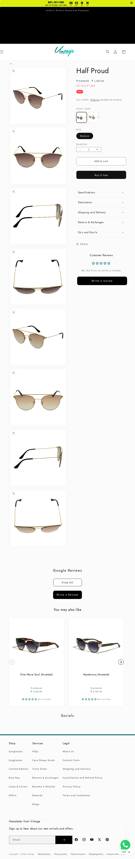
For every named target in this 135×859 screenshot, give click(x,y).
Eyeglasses (15, 760)
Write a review (102, 281)
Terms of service (77, 854)
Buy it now (101, 175)
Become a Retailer (43, 786)
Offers (13, 795)
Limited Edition (18, 768)
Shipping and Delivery (77, 768)
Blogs (35, 804)
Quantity (81, 144)
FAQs (35, 751)
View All (67, 582)
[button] (107, 52)
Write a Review (67, 594)
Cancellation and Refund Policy (83, 777)
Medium (84, 136)
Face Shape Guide (43, 760)
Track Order (39, 768)
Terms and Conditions (76, 795)
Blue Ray (14, 777)
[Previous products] (11, 662)
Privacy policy (60, 854)
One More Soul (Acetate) (36, 674)
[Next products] (121, 662)
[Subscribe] (63, 840)
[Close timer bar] (131, 2)
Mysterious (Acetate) (96, 674)
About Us (68, 751)
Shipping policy (96, 854)
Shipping (94, 99)
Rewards (37, 795)
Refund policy (44, 854)
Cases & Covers (18, 786)
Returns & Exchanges (45, 777)
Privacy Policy (72, 786)
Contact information (116, 854)
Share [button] (84, 244)
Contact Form (71, 760)
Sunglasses (16, 751)
